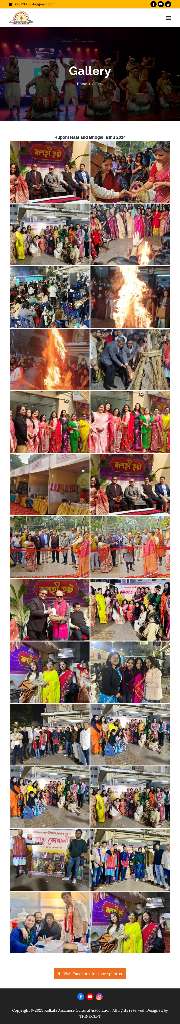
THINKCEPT (90, 1016)
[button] (168, 18)
